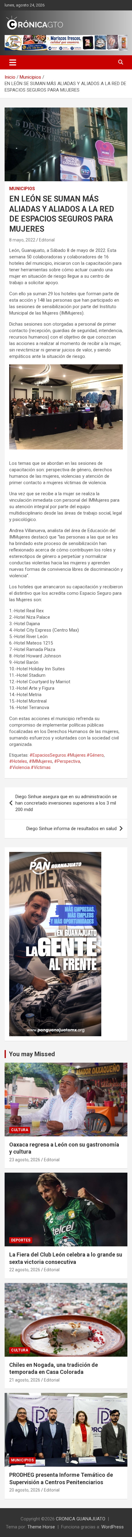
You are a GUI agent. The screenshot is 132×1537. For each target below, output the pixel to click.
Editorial (47, 239)
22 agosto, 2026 (24, 1269)
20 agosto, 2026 (24, 1490)
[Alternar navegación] (13, 62)
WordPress (112, 1527)
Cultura (19, 1130)
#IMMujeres (40, 761)
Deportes (20, 1240)
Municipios (22, 188)
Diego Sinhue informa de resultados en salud (71, 828)
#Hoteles (18, 761)
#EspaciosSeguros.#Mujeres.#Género (66, 755)
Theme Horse (41, 1527)
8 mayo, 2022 (22, 239)
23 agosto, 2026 (24, 1159)
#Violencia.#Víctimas (30, 767)
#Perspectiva (67, 761)
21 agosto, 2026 (24, 1380)
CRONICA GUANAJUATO (80, 1519)
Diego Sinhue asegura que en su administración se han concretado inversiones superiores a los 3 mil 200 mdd (66, 803)
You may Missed (32, 1054)
